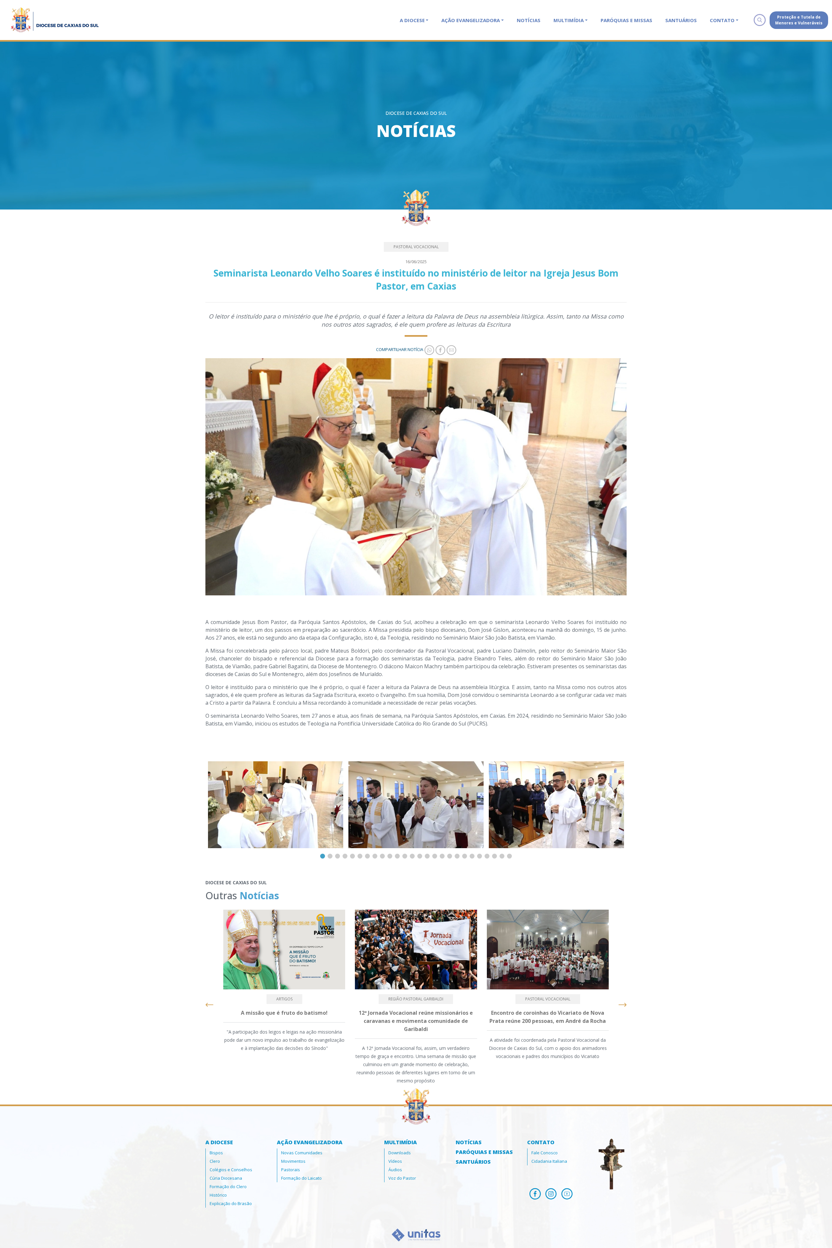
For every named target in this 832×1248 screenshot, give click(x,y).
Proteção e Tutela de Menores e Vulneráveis (799, 20)
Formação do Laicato (301, 1178)
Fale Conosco (544, 1153)
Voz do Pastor (402, 1178)
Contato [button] (722, 20)
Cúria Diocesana (226, 1178)
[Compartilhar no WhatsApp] (428, 349)
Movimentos (293, 1161)
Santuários (681, 20)
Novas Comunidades (301, 1153)
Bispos (216, 1153)
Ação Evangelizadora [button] (470, 20)
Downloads (399, 1153)
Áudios (395, 1170)
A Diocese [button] (412, 20)
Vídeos (395, 1161)
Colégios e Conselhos (231, 1170)
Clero (215, 1161)
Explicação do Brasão (231, 1203)
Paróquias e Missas (626, 20)
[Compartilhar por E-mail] (450, 349)
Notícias (528, 20)
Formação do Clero (228, 1186)
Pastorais (290, 1170)
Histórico (218, 1195)
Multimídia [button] (568, 20)
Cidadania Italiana (549, 1161)
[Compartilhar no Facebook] (439, 349)
